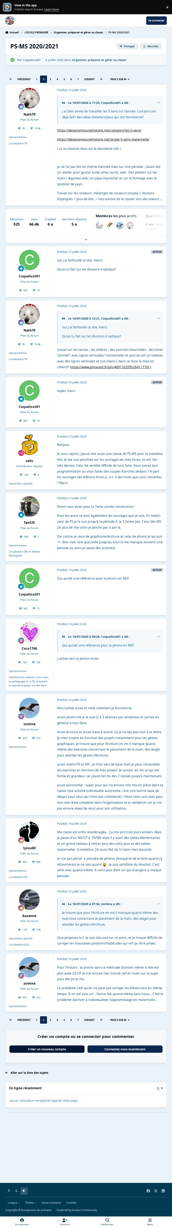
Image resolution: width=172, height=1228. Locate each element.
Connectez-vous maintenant (124, 1049)
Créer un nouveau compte (47, 1049)
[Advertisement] (86, 1150)
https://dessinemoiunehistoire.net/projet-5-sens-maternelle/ (103, 139)
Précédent (23, 79)
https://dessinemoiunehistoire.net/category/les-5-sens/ (99, 130)
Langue (13, 1202)
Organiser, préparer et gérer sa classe (99, 60)
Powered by (77, 1210)
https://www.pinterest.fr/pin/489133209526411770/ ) (110, 367)
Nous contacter (51, 1202)
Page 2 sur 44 (118, 79)
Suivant (89, 79)
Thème (29, 1202)
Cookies (71, 1202)
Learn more (8, 7)
